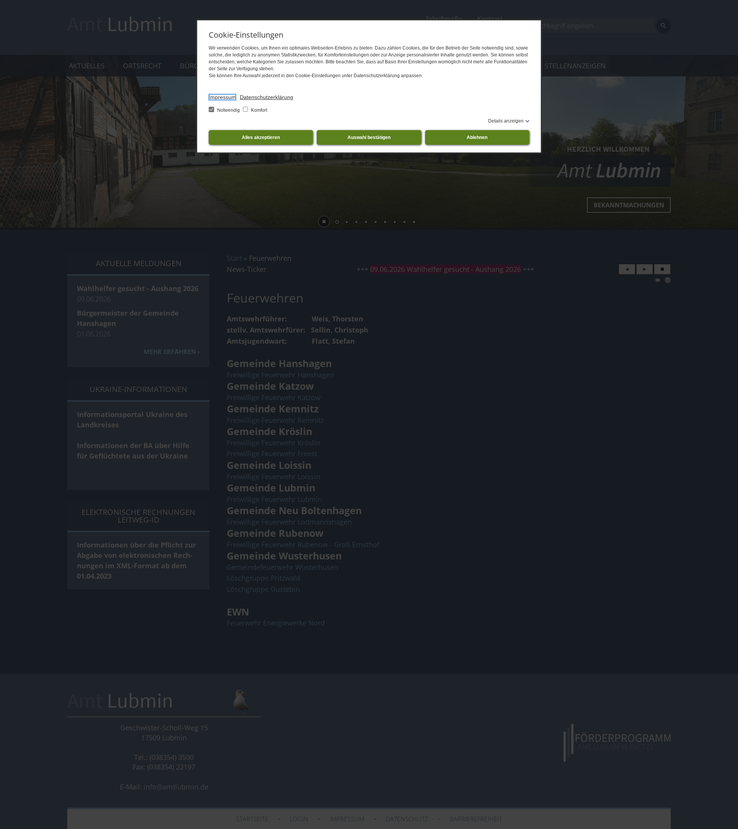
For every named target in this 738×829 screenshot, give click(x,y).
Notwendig (228, 110)
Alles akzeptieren (261, 137)
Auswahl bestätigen (369, 137)
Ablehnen (477, 137)
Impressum (222, 97)
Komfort (258, 110)
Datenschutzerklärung (266, 97)
